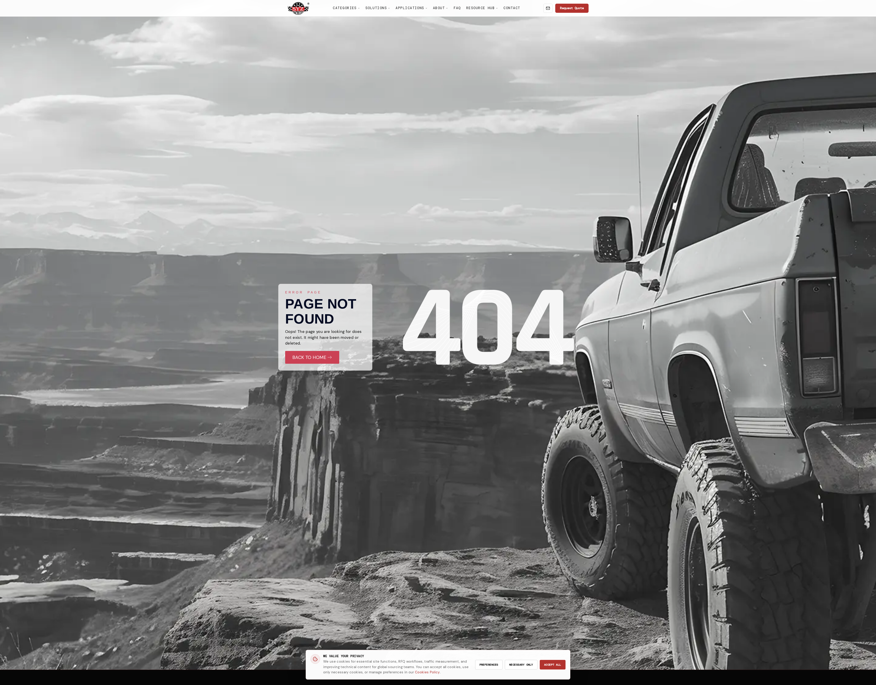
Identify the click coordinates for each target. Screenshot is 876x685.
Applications (410, 8)
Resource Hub (480, 8)
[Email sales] (548, 8)
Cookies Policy (427, 672)
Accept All (552, 665)
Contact (511, 8)
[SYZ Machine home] (298, 8)
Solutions (376, 8)
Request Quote (572, 8)
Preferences (489, 665)
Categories (345, 8)
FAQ (457, 8)
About (439, 8)
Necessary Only (521, 665)
